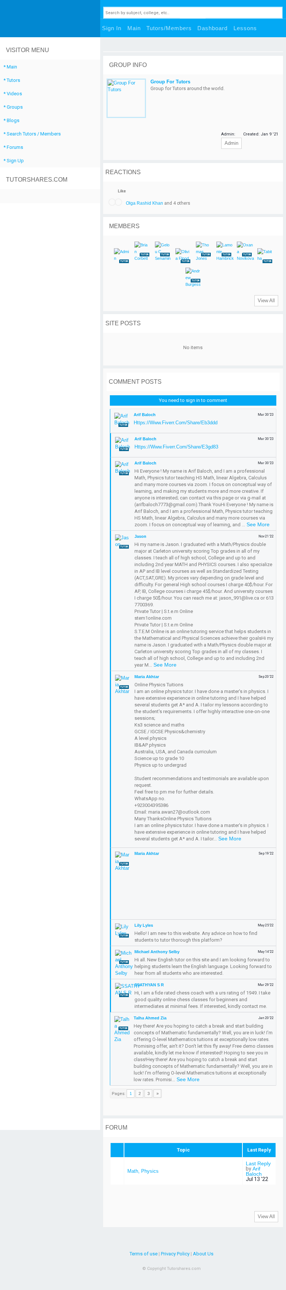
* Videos (12, 93)
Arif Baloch (145, 414)
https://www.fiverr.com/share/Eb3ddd (175, 422)
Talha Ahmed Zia (150, 1018)
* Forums (13, 147)
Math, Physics (143, 1171)
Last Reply (258, 1163)
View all (266, 300)
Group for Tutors (170, 81)
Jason (140, 536)
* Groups (13, 107)
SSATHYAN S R (149, 985)
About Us (203, 1254)
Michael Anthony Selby (156, 951)
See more (258, 524)
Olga (131, 203)
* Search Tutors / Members (32, 134)
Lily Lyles (143, 925)
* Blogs (11, 120)
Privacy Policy (175, 1254)
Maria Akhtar (146, 676)
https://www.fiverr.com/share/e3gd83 (176, 447)
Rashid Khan (150, 203)
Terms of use (144, 1254)
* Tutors (11, 80)
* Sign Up (13, 160)
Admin (231, 143)
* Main (10, 67)
